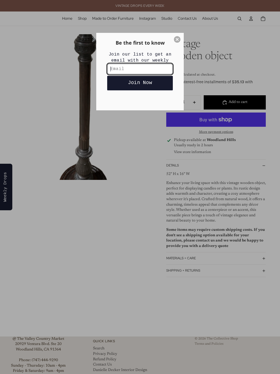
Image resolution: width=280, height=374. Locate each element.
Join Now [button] (140, 82)
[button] (177, 39)
